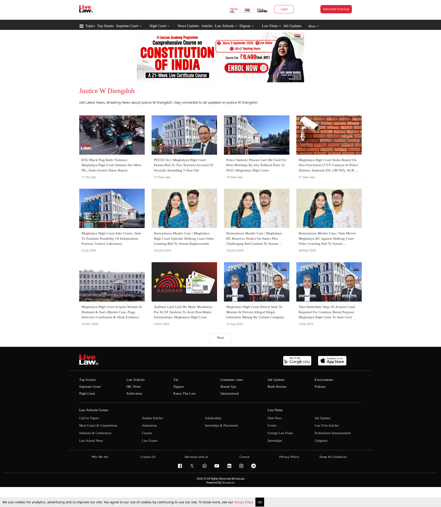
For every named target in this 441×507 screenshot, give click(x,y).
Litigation (321, 440)
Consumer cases (231, 380)
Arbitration (134, 393)
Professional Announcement (333, 433)
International (229, 393)
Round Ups (228, 386)
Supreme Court (127, 26)
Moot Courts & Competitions (98, 425)
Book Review (277, 386)
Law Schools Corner (93, 410)
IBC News (133, 386)
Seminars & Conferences (95, 433)
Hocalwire (228, 482)
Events (272, 425)
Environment (324, 380)
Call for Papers (89, 418)
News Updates (188, 26)
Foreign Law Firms (280, 433)
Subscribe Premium (336, 9)
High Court (158, 26)
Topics (90, 26)
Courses (147, 433)
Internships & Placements (221, 425)
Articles (206, 26)
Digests (245, 26)
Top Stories (105, 26)
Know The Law (184, 393)
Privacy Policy (244, 502)
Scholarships (213, 418)
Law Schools (224, 26)
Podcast (320, 386)
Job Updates (292, 26)
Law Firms (270, 26)
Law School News (91, 440)
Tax (176, 380)
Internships (275, 440)
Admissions (149, 425)
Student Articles (152, 418)
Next (220, 337)
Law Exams (149, 440)
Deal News (275, 418)
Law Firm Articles (327, 425)
